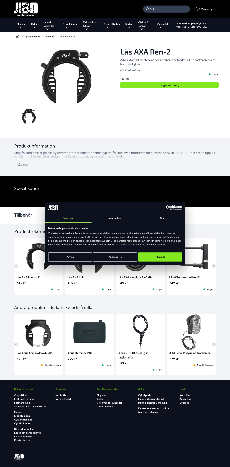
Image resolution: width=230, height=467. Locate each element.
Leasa (18, 432)
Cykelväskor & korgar (109, 402)
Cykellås (49, 36)
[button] (147, 9)
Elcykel (18, 411)
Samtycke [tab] (68, 218)
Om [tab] (162, 218)
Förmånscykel (22, 402)
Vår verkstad (63, 398)
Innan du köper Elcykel (151, 398)
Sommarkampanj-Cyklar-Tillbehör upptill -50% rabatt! (193, 25)
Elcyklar (101, 395)
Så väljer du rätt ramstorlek (30, 406)
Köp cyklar (20, 428)
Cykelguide (144, 395)
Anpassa (113, 257)
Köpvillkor (185, 395)
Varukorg (206, 9)
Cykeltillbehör (32, 36)
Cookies (184, 402)
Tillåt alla (160, 257)
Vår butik (61, 395)
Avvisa (70, 257)
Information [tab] (115, 218)
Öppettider (21, 395)
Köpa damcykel (23, 436)
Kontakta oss (22, 440)
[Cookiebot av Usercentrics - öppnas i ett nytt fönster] (168, 207)
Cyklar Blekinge (23, 419)
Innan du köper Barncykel (153, 402)
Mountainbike (22, 415)
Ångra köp (185, 398)
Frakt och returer (24, 398)
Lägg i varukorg (169, 85)
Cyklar (101, 398)
